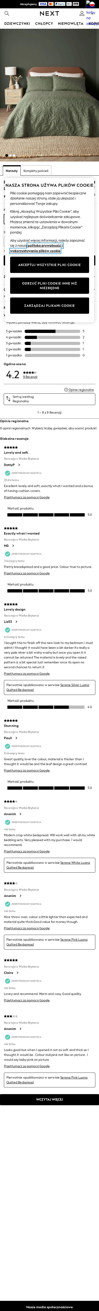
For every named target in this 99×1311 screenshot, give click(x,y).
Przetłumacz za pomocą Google (27, 497)
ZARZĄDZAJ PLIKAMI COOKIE (49, 305)
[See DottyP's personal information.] (19, 465)
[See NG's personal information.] (13, 546)
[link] (7, 13)
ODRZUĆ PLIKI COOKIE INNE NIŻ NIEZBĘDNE (49, 286)
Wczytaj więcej (49, 1100)
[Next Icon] (49, 13)
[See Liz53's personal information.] (16, 622)
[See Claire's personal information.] (17, 973)
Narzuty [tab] (12, 171)
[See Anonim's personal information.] (20, 814)
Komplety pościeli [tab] (35, 171)
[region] (49, 250)
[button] (6, 155)
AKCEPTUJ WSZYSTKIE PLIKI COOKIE (49, 265)
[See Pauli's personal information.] (16, 738)
